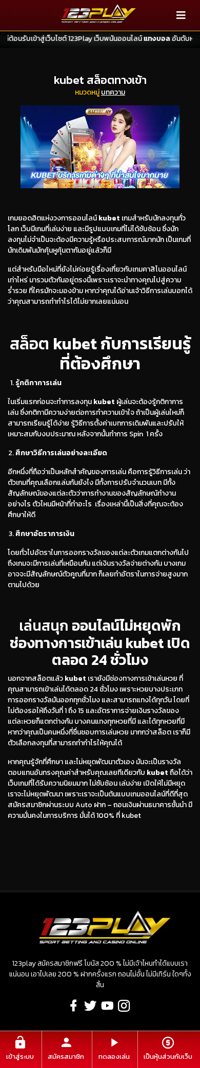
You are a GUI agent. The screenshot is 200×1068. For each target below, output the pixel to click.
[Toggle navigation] (181, 15)
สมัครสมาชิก (66, 1056)
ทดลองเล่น (114, 1056)
